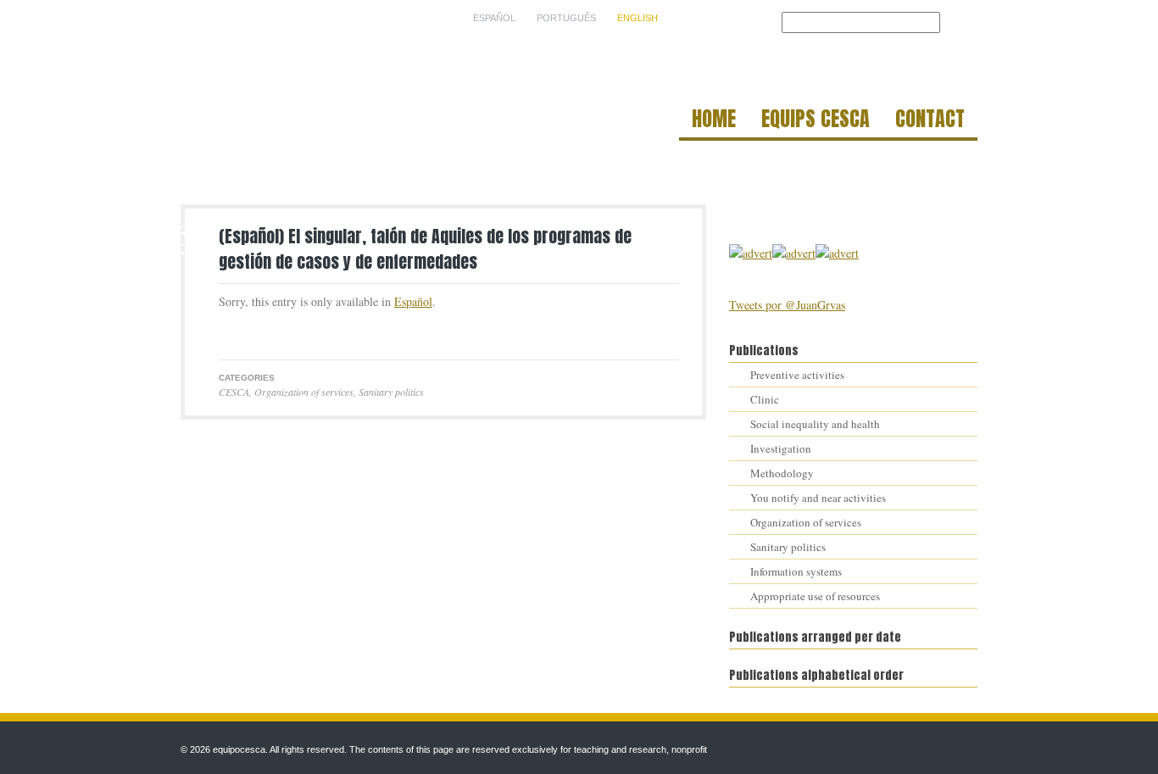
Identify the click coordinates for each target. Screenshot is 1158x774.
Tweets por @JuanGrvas (787, 305)
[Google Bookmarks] (284, 332)
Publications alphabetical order (816, 675)
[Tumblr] (302, 332)
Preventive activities (797, 374)
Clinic (764, 399)
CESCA (234, 391)
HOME (714, 121)
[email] (265, 332)
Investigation (780, 448)
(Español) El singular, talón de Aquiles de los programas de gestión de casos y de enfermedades (425, 249)
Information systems (796, 571)
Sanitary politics (391, 391)
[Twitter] (228, 332)
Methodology (782, 473)
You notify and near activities (818, 497)
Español (413, 301)
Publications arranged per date (815, 637)
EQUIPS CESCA (815, 121)
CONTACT (930, 121)
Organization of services (304, 391)
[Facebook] (246, 332)
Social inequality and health (815, 424)
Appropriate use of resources (815, 596)
